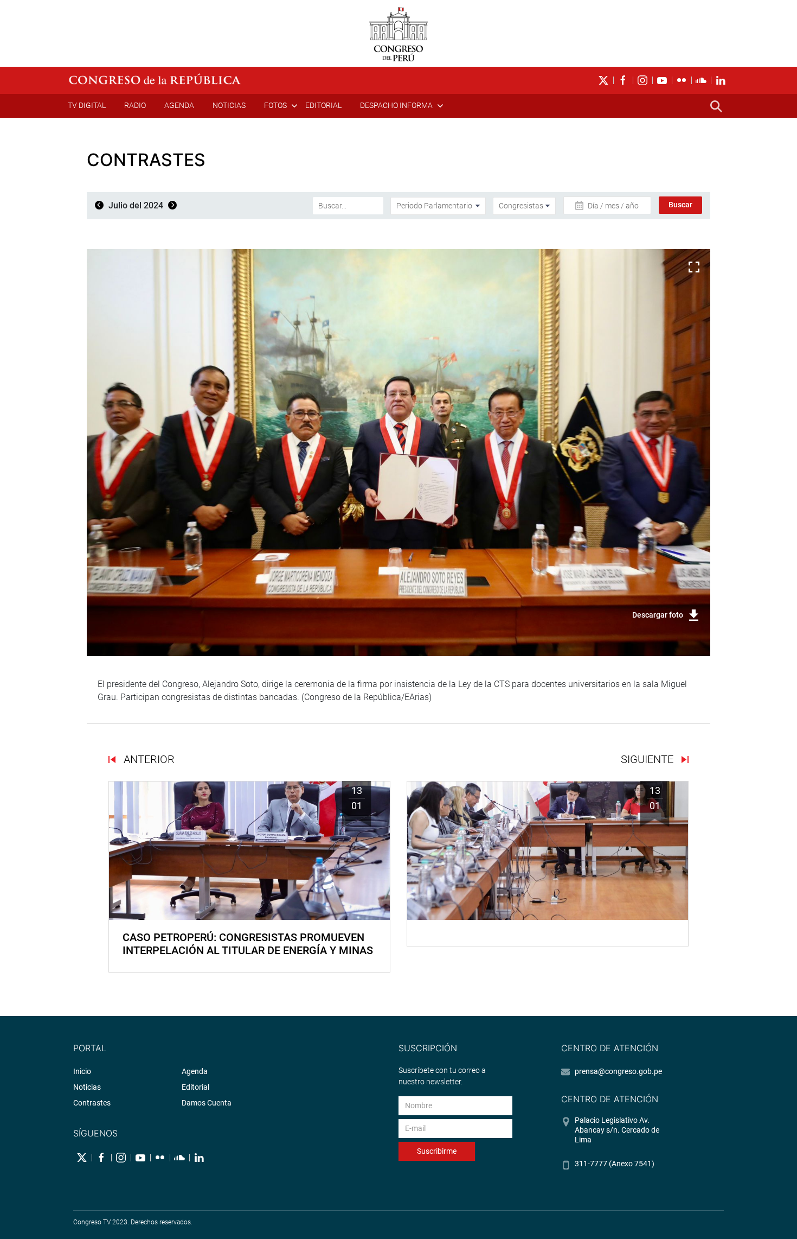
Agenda (179, 105)
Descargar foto (657, 615)
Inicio (82, 1071)
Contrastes (92, 1102)
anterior (148, 759)
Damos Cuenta (207, 1102)
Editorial (323, 105)
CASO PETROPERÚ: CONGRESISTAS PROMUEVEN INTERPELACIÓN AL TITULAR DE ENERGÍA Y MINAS (248, 944)
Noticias (229, 105)
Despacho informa (396, 105)
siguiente (648, 759)
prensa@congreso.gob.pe (618, 1071)
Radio (135, 105)
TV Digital (87, 105)
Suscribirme (437, 1151)
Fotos (275, 105)
